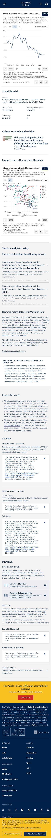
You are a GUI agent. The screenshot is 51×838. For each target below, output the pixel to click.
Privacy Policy (19, 828)
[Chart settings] (46, 180)
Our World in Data (25, 4)
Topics (4, 748)
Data (4, 753)
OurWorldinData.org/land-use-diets (13, 82)
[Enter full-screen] (46, 82)
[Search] (40, 4)
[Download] (36, 82)
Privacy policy (7, 817)
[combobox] (40, 4)
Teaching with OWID (10, 779)
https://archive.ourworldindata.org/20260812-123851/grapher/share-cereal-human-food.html (21, 475)
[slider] (17, 68)
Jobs (28, 768)
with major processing (17, 102)
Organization (31, 753)
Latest (4, 769)
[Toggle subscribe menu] (46, 3)
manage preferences (33, 828)
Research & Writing (9, 790)
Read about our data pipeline (13, 351)
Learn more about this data (23, 74)
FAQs (34, 725)
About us (30, 748)
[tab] (5, 26)
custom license (21, 720)
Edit (42, 26)
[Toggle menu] (4, 3)
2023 (45, 68)
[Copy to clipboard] (42, 459)
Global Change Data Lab (37, 707)
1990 (11, 68)
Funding (29, 758)
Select (36, 180)
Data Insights (7, 758)
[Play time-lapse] (5, 69)
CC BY (27, 82)
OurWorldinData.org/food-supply (13, 232)
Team (28, 763)
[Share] (41, 82)
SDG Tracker (7, 774)
